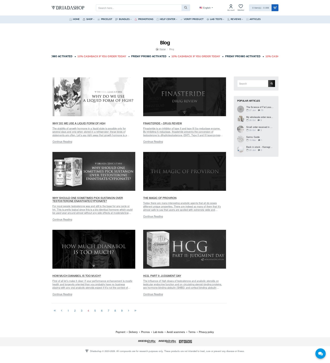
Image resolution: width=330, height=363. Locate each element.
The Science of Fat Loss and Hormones (260, 107)
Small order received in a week (260, 127)
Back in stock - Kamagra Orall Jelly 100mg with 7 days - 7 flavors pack (260, 147)
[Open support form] (320, 353)
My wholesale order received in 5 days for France (260, 117)
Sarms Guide (253, 137)
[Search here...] (186, 8)
